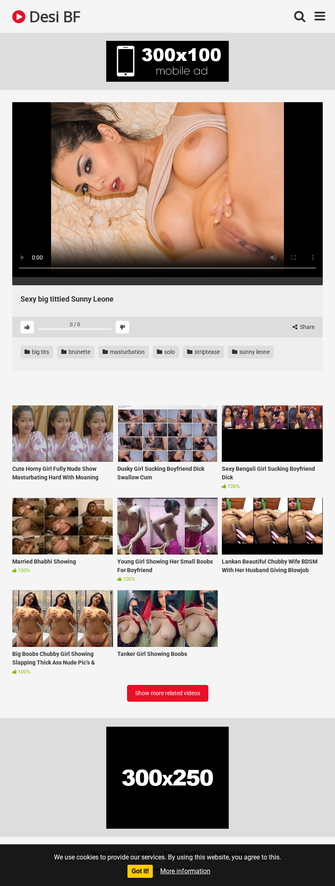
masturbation (127, 352)
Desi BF (52, 16)
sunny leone (254, 352)
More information (185, 871)
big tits (40, 352)
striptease (206, 352)
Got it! (140, 871)
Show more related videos (167, 693)
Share (307, 327)
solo (169, 352)
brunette (78, 352)
